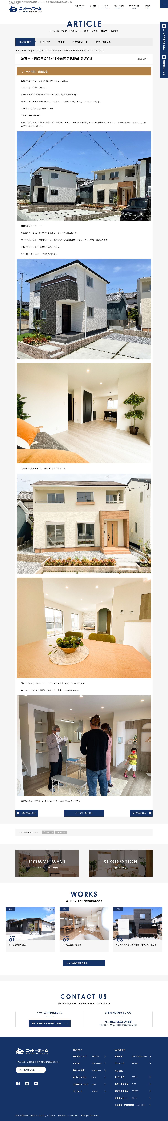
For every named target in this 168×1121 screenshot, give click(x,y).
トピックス (45, 42)
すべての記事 (37, 51)
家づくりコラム (103, 42)
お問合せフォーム (46, 109)
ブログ (61, 42)
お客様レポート (80, 42)
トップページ (22, 51)
